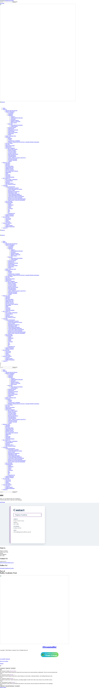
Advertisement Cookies (6, 682)
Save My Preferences (10, 686)
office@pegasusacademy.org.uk (7, 562)
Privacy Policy (3, 687)
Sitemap (1, 663)
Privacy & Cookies (4, 661)
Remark (11, 674)
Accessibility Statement (5, 659)
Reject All (8, 668)
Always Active (13, 671)
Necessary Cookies (5, 671)
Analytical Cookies (5, 678)
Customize (3, 668)
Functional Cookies (5, 674)
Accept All (13, 668)
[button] (49, 3)
